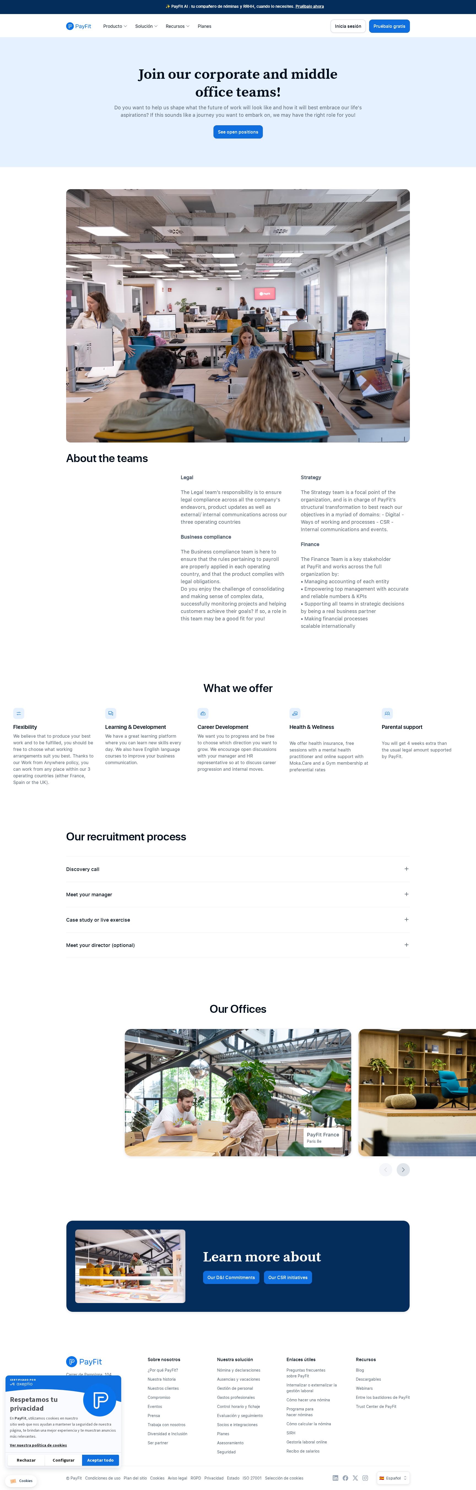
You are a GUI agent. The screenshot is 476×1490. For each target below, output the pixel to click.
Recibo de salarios (303, 1451)
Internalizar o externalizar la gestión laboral (311, 1387)
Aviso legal (177, 1478)
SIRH (290, 1432)
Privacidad (214, 1478)
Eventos (155, 1406)
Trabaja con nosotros (166, 1424)
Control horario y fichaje (238, 1406)
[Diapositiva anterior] (385, 1169)
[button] (21, 1481)
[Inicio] (78, 26)
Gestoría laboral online (306, 1442)
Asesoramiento (230, 1442)
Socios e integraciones (237, 1424)
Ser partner (158, 1442)
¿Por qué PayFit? (163, 1370)
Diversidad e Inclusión (167, 1433)
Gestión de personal (235, 1388)
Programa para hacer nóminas (299, 1411)
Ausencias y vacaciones (238, 1379)
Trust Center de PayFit (376, 1406)
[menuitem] (116, 26)
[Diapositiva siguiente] (403, 1169)
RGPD (196, 1478)
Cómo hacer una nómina (308, 1399)
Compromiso (159, 1397)
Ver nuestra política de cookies (38, 1445)
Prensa (154, 1415)
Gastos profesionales (236, 1397)
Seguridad (226, 1451)
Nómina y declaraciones (238, 1370)
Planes (223, 1433)
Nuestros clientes (163, 1388)
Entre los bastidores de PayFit (383, 1397)
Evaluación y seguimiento (240, 1415)
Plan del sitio (135, 1478)
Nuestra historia (162, 1379)
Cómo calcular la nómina (308, 1423)
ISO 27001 (252, 1478)
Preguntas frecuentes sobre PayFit (305, 1372)
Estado (233, 1478)
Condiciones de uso (102, 1478)
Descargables (368, 1379)
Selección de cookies (284, 1478)
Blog (360, 1370)
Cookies (157, 1478)
